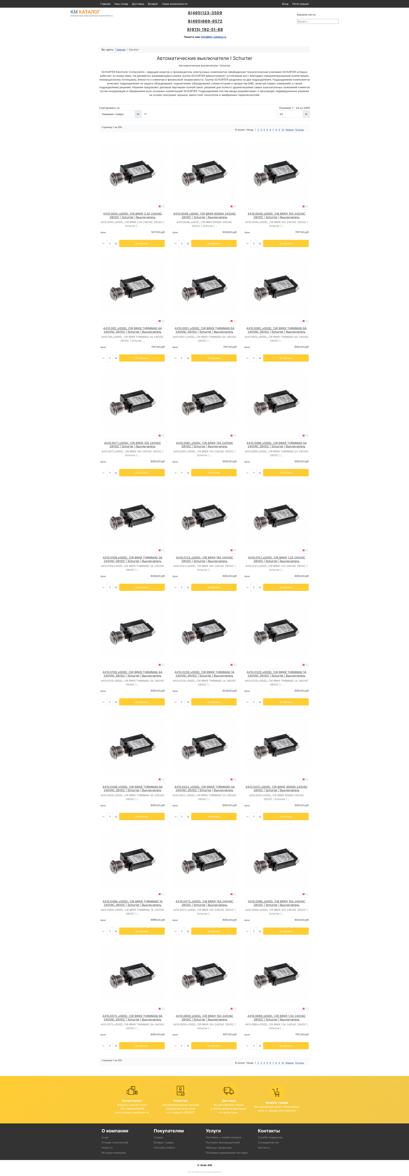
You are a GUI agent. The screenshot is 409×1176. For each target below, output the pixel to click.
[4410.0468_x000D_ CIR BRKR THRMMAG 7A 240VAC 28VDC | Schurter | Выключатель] (132, 858)
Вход (285, 3)
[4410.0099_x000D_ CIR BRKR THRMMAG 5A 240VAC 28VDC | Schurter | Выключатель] (276, 400)
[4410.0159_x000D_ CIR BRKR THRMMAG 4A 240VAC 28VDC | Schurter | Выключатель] (132, 629)
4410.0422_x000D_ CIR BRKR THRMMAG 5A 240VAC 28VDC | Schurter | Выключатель (204, 788)
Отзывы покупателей (115, 1142)
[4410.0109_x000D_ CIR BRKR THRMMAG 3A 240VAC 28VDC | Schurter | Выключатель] (132, 514)
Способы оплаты (164, 1147)
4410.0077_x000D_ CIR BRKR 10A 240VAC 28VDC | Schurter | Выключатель (132, 444)
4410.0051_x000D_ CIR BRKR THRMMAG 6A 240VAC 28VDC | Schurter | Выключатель (204, 330)
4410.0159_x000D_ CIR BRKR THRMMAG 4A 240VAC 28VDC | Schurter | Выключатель (132, 673)
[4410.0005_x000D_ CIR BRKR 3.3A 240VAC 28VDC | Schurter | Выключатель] (132, 171)
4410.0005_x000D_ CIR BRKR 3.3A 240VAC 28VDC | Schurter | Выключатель (132, 215)
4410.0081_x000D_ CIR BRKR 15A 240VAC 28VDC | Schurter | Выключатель (204, 444)
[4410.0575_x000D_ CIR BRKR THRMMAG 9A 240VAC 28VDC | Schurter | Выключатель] (132, 973)
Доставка (138, 3)
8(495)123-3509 (205, 13)
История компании (114, 1152)
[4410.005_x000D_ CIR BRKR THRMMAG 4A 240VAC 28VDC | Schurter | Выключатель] (132, 285)
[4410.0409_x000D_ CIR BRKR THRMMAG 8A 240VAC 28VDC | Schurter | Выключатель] (132, 744)
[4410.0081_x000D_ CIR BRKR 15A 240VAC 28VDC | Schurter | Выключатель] (204, 400)
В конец (299, 129)
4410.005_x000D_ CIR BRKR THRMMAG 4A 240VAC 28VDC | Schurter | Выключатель (132, 330)
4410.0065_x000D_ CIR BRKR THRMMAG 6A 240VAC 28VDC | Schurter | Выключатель (276, 330)
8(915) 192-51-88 (205, 29)
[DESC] (146, 114)
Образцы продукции (219, 1147)
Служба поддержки (270, 1137)
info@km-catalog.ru (213, 37)
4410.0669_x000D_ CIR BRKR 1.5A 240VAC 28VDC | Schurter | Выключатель (276, 1017)
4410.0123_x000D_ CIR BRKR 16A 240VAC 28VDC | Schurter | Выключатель (204, 559)
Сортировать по (109, 107)
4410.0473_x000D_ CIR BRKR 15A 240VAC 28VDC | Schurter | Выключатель (204, 903)
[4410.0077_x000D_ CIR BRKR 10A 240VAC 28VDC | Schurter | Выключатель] (132, 400)
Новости (107, 1147)
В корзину (141, 243)
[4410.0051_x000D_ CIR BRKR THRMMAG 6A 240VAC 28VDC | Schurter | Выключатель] (204, 285)
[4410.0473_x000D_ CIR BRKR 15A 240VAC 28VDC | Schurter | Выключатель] (204, 858)
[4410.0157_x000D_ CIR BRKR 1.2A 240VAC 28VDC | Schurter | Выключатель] (276, 514)
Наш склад (121, 3)
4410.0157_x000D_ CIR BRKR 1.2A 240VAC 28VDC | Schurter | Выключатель (276, 559)
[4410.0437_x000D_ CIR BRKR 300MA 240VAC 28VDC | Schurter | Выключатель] (276, 744)
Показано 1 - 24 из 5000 (294, 107)
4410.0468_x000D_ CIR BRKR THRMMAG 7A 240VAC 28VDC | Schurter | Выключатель (132, 903)
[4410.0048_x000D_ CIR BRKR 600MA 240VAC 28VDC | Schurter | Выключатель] (204, 171)
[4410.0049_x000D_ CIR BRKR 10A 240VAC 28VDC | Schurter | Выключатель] (276, 171)
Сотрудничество (268, 1142)
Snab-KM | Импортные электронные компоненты (204, 1172)
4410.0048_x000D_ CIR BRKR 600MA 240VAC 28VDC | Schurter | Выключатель (204, 215)
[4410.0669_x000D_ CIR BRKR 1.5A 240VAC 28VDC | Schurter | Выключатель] (276, 973)
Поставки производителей (223, 1142)
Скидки (158, 1137)
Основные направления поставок (227, 1152)
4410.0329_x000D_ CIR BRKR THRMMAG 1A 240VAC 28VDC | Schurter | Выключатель (276, 673)
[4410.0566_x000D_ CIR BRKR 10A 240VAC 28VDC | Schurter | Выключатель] (276, 858)
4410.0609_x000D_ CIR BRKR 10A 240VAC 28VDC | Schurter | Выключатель (204, 1017)
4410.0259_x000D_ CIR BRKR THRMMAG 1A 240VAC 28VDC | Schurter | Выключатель (204, 673)
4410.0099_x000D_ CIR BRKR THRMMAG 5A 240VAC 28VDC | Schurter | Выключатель (277, 444)
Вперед (290, 129)
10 (283, 129)
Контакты (264, 1147)
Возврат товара (164, 1142)
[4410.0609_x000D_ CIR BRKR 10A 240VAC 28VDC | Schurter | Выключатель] (204, 973)
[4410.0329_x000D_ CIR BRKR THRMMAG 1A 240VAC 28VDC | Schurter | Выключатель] (276, 629)
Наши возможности (174, 3)
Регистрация (300, 3)
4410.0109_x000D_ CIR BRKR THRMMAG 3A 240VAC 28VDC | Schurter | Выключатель (132, 559)
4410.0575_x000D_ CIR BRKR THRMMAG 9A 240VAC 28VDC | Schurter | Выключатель (132, 1017)
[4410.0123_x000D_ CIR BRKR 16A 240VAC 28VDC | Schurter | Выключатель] (204, 514)
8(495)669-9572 (205, 21)
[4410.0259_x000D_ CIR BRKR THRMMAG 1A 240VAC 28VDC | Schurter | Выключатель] (204, 629)
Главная (105, 3)
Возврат (153, 3)
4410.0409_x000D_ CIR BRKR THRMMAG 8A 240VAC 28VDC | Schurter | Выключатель (132, 788)
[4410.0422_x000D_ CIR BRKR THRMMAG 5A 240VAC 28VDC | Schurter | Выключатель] (204, 744)
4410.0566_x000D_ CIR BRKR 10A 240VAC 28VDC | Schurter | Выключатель (276, 903)
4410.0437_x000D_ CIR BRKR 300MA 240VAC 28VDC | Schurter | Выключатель (277, 788)
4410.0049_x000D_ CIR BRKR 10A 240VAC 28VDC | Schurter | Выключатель (276, 215)
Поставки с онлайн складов (223, 1137)
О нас (105, 1137)
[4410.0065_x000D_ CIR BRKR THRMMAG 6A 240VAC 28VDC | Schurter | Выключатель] (276, 285)
